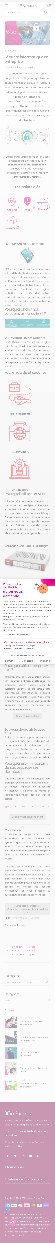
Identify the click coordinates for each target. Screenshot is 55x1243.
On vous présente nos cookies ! (19, 648)
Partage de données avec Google (20, 646)
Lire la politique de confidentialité (17, 635)
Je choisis (27, 661)
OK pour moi (45, 661)
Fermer (9, 661)
